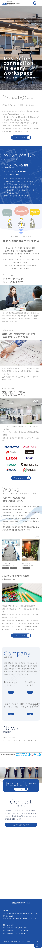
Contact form (21, 824)
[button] (35, 537)
